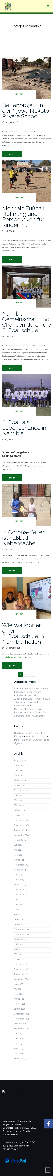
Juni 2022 (18, 904)
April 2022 (19, 914)
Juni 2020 (18, 984)
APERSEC (19, 688)
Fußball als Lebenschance (27, 692)
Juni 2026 (18, 770)
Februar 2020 (20, 1004)
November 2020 (21, 969)
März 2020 (19, 999)
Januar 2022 (19, 924)
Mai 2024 (18, 850)
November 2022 (21, 894)
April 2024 (19, 855)
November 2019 (21, 1019)
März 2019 (19, 1053)
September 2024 (22, 835)
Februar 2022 (20, 919)
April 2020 (19, 994)
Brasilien (18, 733)
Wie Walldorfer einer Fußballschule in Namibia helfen (23, 633)
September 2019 (21, 1029)
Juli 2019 (18, 1034)
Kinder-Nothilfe (42, 698)
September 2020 (22, 979)
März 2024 (19, 860)
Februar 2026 (20, 780)
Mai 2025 (18, 800)
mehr (12, 154)
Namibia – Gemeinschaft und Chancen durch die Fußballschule (26, 321)
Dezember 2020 (21, 964)
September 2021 (21, 939)
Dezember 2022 (21, 889)
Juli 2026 (18, 765)
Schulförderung (22, 716)
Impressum (9, 1121)
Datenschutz (24, 1121)
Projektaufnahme (12, 1124)
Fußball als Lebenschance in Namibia (24, 428)
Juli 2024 (18, 845)
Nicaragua (41, 736)
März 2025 (19, 805)
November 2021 (21, 934)
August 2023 (20, 870)
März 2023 (19, 880)
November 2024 (21, 825)
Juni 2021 (18, 944)
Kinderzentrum (22, 705)
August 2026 (20, 760)
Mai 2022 (18, 909)
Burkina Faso (31, 733)
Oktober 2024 (20, 830)
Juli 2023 (18, 875)
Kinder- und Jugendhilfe (27, 702)
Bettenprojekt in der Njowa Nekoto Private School (25, 110)
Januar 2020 (19, 1009)
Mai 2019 (18, 1043)
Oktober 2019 (20, 1024)
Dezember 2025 (21, 790)
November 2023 (21, 865)
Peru (16, 739)
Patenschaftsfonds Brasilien (28, 709)
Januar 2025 (19, 815)
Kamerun (19, 736)
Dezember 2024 (21, 820)
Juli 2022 (18, 899)
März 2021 (19, 954)
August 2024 (20, 840)
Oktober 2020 (20, 974)
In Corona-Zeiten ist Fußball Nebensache (24, 537)
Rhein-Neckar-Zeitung (14, 657)
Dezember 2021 (21, 929)
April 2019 (18, 1048)
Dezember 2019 (21, 1014)
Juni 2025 (18, 795)
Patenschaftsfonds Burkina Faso (31, 712)
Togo (46, 739)
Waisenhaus (38, 716)
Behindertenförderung (37, 688)
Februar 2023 (20, 885)
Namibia (19, 94)
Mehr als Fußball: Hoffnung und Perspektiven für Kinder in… (24, 216)
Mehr (12, 478)
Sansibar (37, 739)
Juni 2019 (18, 1038)
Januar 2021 (19, 959)
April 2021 (18, 949)
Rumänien (26, 739)
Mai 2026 (18, 775)
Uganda (18, 743)
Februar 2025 (20, 810)
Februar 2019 (20, 1058)
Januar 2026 (19, 785)
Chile (42, 733)
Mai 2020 (18, 989)
